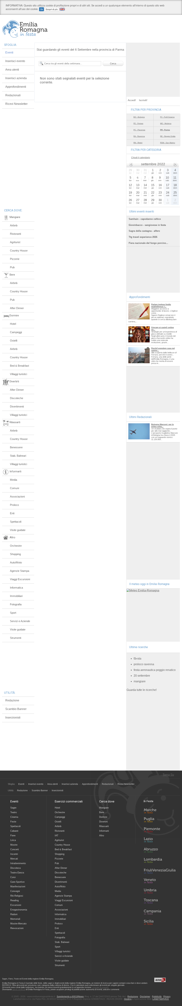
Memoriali (15, 919)
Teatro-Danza (17, 872)
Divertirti (103, 821)
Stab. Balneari (18, 455)
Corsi (13, 877)
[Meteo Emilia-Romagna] (143, 590)
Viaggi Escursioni (20, 579)
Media (13, 479)
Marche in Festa (160, 810)
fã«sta (137, 658)
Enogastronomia (18, 909)
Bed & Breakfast (19, 365)
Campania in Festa (160, 912)
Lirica (13, 840)
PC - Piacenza (139, 130)
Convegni (15, 891)
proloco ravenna (144, 664)
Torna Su (168, 774)
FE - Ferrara (138, 123)
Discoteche (16, 398)
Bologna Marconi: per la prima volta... (162, 425)
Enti (12, 513)
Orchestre (16, 545)
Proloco (14, 504)
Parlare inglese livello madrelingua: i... (161, 305)
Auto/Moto (16, 562)
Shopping (15, 554)
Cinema (14, 817)
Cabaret (14, 831)
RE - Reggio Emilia (167, 136)
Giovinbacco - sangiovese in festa (147, 225)
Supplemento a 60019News (70, 996)
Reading (14, 900)
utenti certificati (18, 989)
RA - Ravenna (139, 136)
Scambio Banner (15, 708)
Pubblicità (157, 996)
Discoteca (15, 868)
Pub (12, 267)
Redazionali (13, 95)
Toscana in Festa (160, 901)
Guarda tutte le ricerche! (142, 689)
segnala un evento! (100, 987)
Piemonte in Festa (160, 830)
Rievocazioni (16, 928)
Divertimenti (17, 406)
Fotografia (16, 604)
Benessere (16, 447)
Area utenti (12, 69)
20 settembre (142, 675)
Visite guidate (17, 530)
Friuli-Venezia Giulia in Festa (160, 871)
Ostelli (13, 340)
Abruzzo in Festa (160, 851)
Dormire (103, 817)
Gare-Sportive (17, 882)
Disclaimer (145, 996)
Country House (19, 250)
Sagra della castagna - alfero (144, 231)
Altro (101, 835)
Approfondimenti (15, 86)
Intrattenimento (18, 863)
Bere (101, 812)
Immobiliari (16, 595)
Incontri (14, 854)
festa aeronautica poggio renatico (155, 669)
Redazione (12, 700)
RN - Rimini (137, 143)
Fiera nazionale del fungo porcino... (148, 243)
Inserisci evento (15, 61)
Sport (13, 612)
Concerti (14, 849)
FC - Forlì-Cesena (167, 117)
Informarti (104, 831)
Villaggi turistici (18, 374)
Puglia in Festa (160, 820)
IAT (56, 835)
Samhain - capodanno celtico (145, 219)
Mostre (13, 844)
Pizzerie (14, 258)
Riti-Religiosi (16, 895)
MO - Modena (165, 123)
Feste (13, 821)
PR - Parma (165, 130)
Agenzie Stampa (19, 570)
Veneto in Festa (160, 881)
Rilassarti (104, 826)
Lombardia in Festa (160, 861)
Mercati (14, 858)
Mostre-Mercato (18, 923)
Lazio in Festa (160, 841)
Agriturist (15, 242)
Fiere (12, 835)
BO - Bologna (139, 117)
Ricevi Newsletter (16, 103)
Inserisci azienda (16, 78)
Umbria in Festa (160, 891)
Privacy (166, 996)
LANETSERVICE (160, 999)
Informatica (16, 587)
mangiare (140, 681)
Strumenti (15, 637)
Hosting (128, 999)
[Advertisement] (153, 65)
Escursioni (15, 905)
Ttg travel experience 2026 (143, 237)
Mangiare (104, 807)
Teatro (13, 812)
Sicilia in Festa (160, 922)
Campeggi (16, 332)
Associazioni (17, 496)
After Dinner (17, 308)
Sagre (13, 807)
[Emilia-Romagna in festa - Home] (25, 28)
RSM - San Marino (167, 143)
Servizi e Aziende (20, 621)
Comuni (14, 488)
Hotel (13, 323)
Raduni (13, 914)
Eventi (9, 52)
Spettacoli (15, 521)
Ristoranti (15, 233)
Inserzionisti (12, 717)
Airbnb (13, 225)
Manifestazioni (17, 886)
